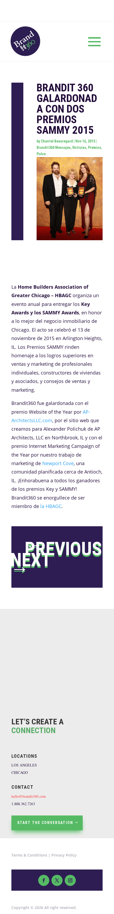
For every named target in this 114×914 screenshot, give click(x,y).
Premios (94, 147)
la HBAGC (51, 506)
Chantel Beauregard (57, 141)
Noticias (79, 147)
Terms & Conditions (29, 855)
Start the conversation (45, 823)
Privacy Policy (64, 855)
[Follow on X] (57, 880)
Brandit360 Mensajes (54, 147)
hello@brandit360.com (28, 796)
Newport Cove (58, 463)
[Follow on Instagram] (70, 880)
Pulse (41, 154)
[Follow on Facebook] (43, 880)
